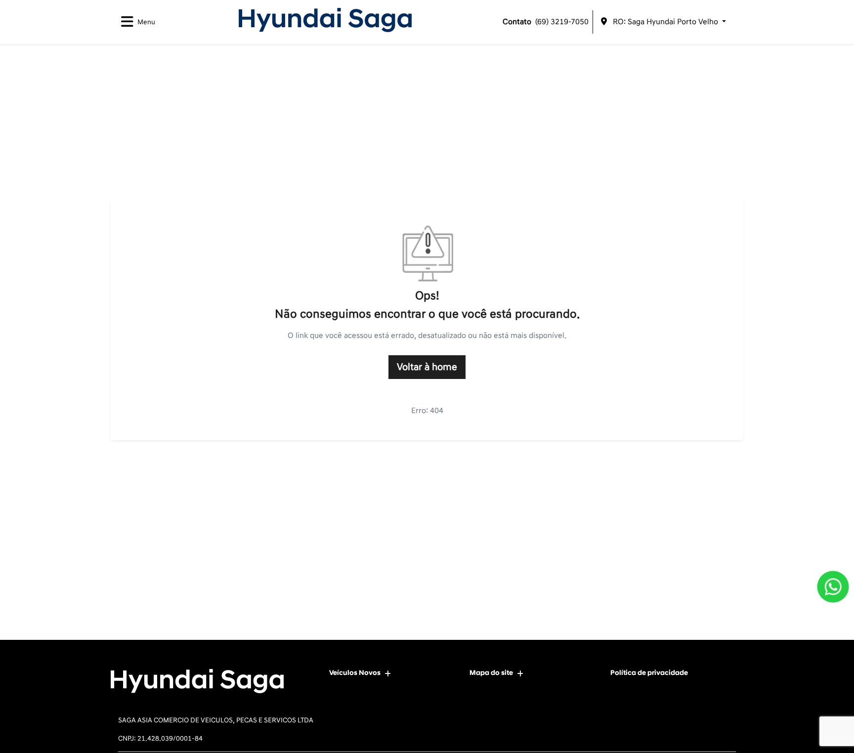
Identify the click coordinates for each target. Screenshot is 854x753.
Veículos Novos (355, 673)
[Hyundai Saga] (325, 20)
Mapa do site (491, 673)
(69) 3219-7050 (546, 22)
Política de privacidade (649, 673)
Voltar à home (427, 367)
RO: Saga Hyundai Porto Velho (665, 22)
